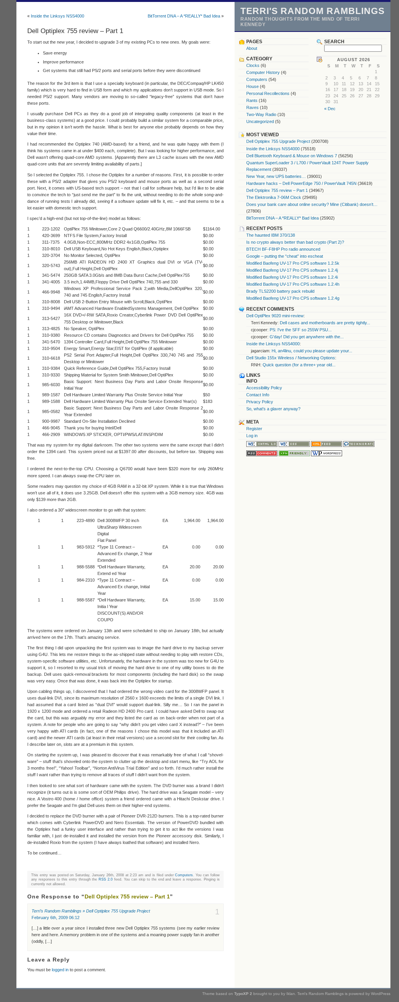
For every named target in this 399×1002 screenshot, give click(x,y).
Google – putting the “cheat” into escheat (284, 256)
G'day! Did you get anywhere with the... (307, 336)
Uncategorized (260, 121)
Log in (252, 435)
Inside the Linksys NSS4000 (57, 16)
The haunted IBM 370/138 (270, 235)
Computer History (263, 72)
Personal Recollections (268, 93)
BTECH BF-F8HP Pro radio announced (283, 249)
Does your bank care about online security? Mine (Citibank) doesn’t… (312, 204)
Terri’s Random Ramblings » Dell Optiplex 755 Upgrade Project (91, 911)
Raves (252, 107)
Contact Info (257, 394)
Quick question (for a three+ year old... (299, 364)
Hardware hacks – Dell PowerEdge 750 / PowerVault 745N (301, 183)
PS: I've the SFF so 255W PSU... (301, 329)
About (251, 48)
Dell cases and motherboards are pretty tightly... (325, 322)
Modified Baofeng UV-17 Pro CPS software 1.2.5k (292, 263)
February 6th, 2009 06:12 (55, 917)
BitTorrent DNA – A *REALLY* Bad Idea (184, 16)
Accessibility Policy (264, 387)
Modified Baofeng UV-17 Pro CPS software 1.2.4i (292, 277)
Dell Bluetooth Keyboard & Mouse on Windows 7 (291, 155)
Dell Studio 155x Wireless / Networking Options (290, 357)
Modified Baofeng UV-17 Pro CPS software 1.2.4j (292, 270)
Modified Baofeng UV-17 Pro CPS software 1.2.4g (292, 298)
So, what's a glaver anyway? (273, 408)
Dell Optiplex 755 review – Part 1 (277, 190)
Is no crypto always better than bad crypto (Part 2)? (295, 242)
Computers (184, 875)
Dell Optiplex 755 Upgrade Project (278, 141)
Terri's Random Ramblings (312, 11)
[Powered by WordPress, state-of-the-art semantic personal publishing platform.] (326, 454)
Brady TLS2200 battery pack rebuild (280, 291)
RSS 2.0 (106, 879)
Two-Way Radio (261, 114)
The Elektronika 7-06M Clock (273, 197)
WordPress (380, 993)
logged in (60, 969)
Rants (252, 100)
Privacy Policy (259, 401)
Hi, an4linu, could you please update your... (312, 350)
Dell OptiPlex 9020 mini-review (275, 315)
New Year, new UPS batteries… (276, 176)
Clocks (253, 65)
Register (254, 428)
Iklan (290, 993)
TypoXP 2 (243, 993)
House (252, 86)
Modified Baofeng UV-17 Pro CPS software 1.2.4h (292, 284)
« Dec (329, 108)
